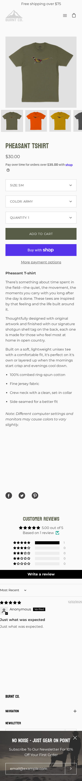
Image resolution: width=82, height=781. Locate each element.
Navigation (12, 711)
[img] (10, 603)
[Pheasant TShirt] (12, 121)
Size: (17, 185)
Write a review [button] (41, 574)
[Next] (76, 72)
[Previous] (5, 72)
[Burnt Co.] (14, 15)
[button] (22, 542)
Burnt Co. (12, 696)
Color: (21, 201)
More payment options (41, 262)
